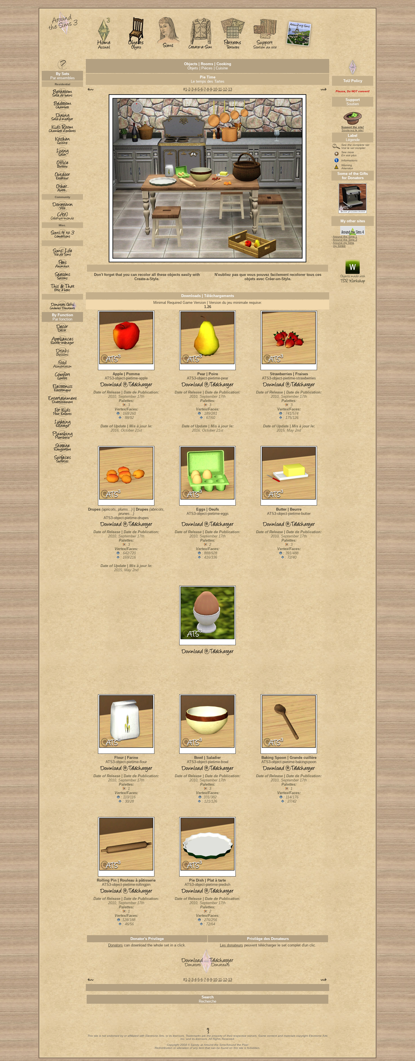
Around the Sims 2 (345, 239)
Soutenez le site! (352, 129)
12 (225, 89)
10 (215, 89)
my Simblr (339, 245)
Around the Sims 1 (345, 236)
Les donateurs (231, 945)
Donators (115, 945)
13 (230, 89)
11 (220, 89)
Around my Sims (343, 242)
